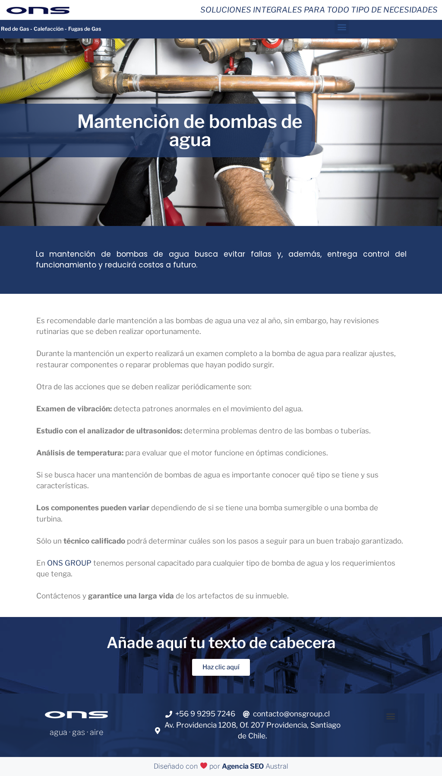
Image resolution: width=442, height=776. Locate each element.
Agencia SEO (243, 766)
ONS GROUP (69, 563)
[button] (342, 27)
